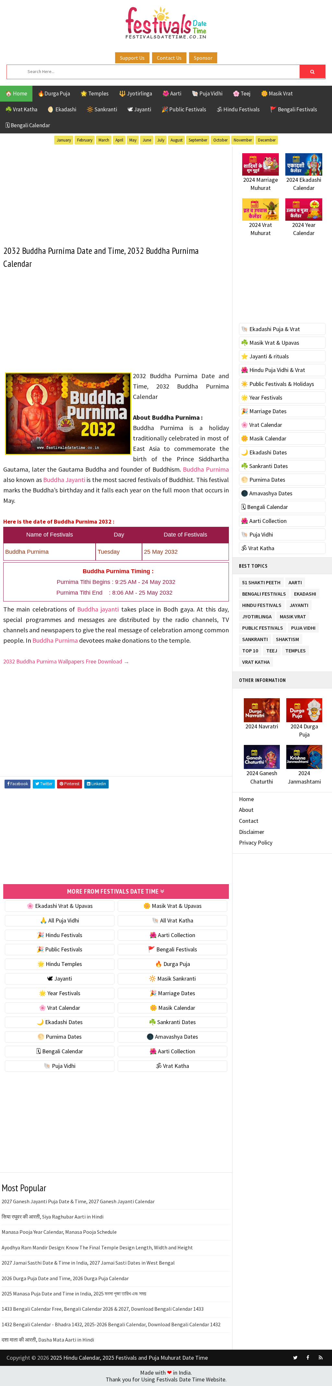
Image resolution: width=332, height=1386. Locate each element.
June (147, 140)
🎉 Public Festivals (183, 109)
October (220, 140)
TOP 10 (250, 649)
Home (246, 799)
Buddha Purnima (206, 469)
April (119, 140)
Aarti (295, 581)
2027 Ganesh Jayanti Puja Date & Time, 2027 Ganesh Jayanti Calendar (78, 1201)
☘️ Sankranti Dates (172, 1022)
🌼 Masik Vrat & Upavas (172, 906)
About (246, 809)
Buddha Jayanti (64, 480)
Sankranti (255, 638)
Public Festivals (262, 627)
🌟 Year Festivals (59, 993)
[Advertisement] (116, 192)
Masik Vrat (293, 615)
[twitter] (295, 1358)
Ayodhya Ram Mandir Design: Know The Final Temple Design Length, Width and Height (97, 1247)
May (132, 140)
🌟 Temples (94, 93)
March (104, 140)
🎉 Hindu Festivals (59, 935)
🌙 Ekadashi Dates (60, 1022)
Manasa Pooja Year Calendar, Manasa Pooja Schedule (59, 1232)
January (64, 140)
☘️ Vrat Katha (21, 109)
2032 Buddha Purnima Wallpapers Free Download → (66, 661)
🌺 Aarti (171, 93)
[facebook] (308, 1358)
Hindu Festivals (261, 604)
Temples (295, 649)
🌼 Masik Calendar (172, 1007)
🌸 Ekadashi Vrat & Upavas (60, 906)
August (177, 140)
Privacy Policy (255, 842)
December (267, 140)
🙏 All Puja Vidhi (59, 920)
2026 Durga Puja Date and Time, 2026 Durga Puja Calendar (65, 1278)
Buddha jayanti (98, 609)
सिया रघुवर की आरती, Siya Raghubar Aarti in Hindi (52, 1216)
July (160, 140)
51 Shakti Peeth (261, 581)
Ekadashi (305, 592)
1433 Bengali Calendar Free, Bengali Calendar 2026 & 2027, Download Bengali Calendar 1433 (103, 1309)
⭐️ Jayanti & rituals (265, 356)
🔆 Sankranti (102, 109)
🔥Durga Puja (54, 93)
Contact (248, 820)
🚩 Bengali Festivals (293, 109)
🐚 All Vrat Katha (172, 920)
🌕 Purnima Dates (59, 1036)
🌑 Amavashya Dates (172, 1036)
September (198, 140)
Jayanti (299, 604)
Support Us (132, 58)
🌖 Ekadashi (62, 109)
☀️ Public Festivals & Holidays (277, 384)
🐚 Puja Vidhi (207, 93)
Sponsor (203, 58)
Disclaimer (251, 831)
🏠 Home (16, 93)
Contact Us (169, 58)
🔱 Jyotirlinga (135, 93)
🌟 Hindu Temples (59, 964)
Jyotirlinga (257, 615)
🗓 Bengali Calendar (27, 125)
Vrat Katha (256, 661)
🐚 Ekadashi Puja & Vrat (270, 329)
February (84, 140)
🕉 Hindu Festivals (238, 109)
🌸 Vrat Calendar (59, 1007)
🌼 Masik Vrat (277, 93)
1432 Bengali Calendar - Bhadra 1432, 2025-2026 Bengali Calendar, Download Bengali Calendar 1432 (111, 1324)
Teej (271, 649)
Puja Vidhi (303, 627)
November (243, 140)
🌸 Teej (242, 93)
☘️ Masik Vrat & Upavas (270, 342)
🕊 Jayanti (139, 109)
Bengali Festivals (264, 592)
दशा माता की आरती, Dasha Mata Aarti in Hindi (48, 1339)
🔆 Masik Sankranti (172, 978)
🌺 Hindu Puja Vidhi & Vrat (273, 370)
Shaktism (287, 638)
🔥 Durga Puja (172, 964)
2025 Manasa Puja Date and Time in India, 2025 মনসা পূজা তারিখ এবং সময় (74, 1293)
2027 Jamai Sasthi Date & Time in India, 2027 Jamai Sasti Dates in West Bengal (88, 1262)
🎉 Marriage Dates (172, 993)
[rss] (321, 1358)
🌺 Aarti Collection (172, 935)
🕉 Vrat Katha (172, 1066)
